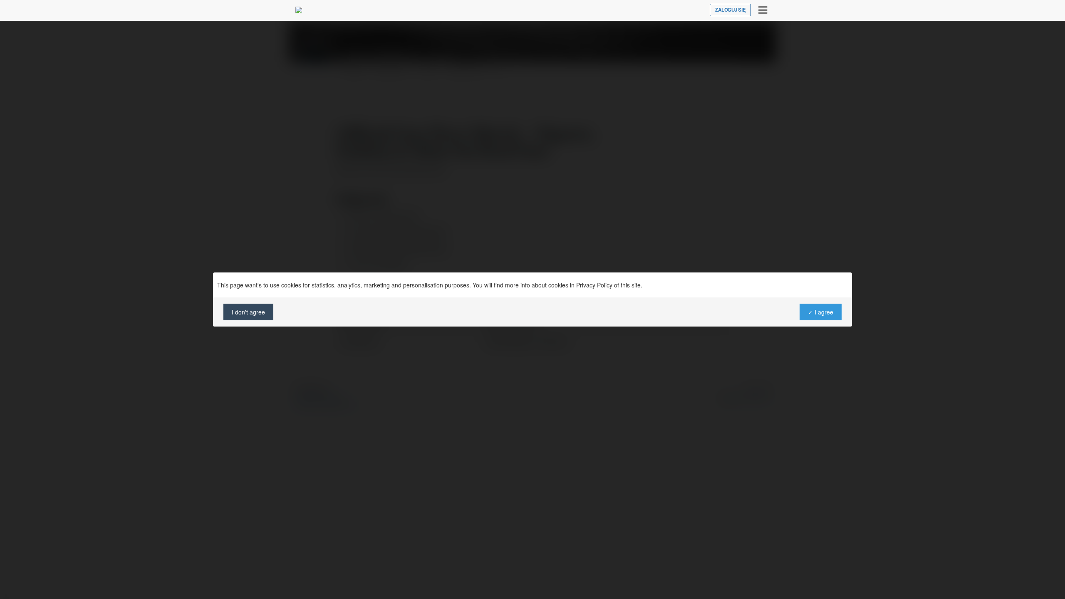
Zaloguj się (730, 10)
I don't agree (248, 312)
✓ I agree (820, 312)
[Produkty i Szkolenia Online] (298, 10)
